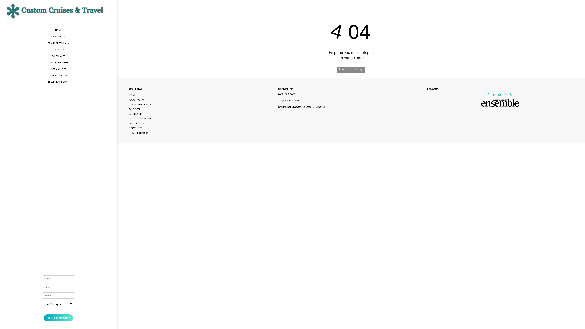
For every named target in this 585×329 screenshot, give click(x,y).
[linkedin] (494, 94)
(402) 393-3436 (286, 94)
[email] (505, 94)
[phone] (511, 94)
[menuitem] (58, 30)
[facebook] (488, 94)
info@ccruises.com (288, 100)
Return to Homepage (351, 69)
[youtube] (499, 94)
